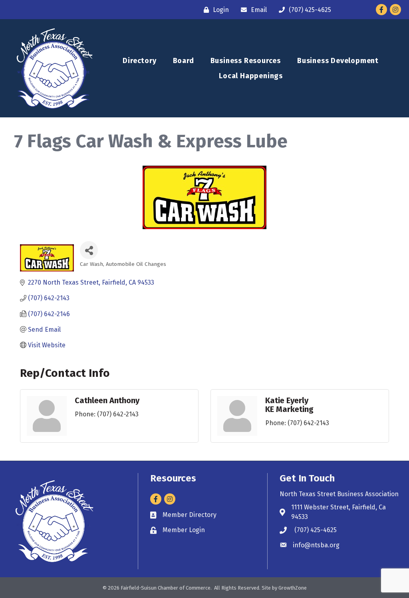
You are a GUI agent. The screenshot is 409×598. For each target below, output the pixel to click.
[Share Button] (89, 250)
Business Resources (245, 60)
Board (183, 60)
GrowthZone (292, 588)
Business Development (338, 60)
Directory (139, 60)
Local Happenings (251, 75)
